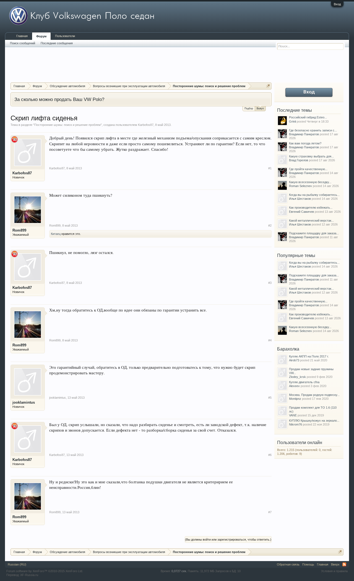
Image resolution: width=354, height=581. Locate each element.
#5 (270, 397)
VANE (293, 415)
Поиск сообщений (22, 43)
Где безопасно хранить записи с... (313, 130)
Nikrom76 (295, 424)
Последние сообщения (57, 43)
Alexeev (294, 386)
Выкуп (260, 108)
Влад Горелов (298, 160)
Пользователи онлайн (299, 442)
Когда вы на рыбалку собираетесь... (314, 194)
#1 (270, 168)
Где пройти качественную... (308, 169)
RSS (344, 564)
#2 (270, 225)
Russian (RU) (17, 564)
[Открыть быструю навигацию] (268, 86)
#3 (270, 282)
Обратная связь (288, 564)
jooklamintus (23, 402)
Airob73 (294, 360)
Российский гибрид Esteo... (308, 117)
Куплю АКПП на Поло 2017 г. (309, 356)
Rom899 (19, 230)
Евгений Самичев (301, 211)
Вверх (335, 564)
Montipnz (295, 398)
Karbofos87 (145, 124)
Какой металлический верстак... (311, 220)
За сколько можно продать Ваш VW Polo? (59, 99)
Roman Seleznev (300, 186)
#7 (270, 512)
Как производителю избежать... (310, 207)
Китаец (56, 233)
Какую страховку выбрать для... (311, 156)
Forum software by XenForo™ (44, 571)
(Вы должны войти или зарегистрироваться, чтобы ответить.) (228, 539)
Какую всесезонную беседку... (310, 182)
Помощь (308, 564)
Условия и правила (334, 571)
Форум (41, 36)
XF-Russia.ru (29, 575)
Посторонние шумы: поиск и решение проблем (67, 124)
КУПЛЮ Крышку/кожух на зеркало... (314, 420)
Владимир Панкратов (304, 134)
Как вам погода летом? (305, 143)
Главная (22, 36)
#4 (270, 340)
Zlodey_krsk (297, 376)
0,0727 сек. (179, 571)
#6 (270, 454)
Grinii (292, 121)
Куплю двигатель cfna (304, 382)
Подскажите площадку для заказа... (314, 233)
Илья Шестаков (300, 198)
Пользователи (65, 36)
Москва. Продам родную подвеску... (314, 394)
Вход (337, 4)
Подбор (248, 108)
